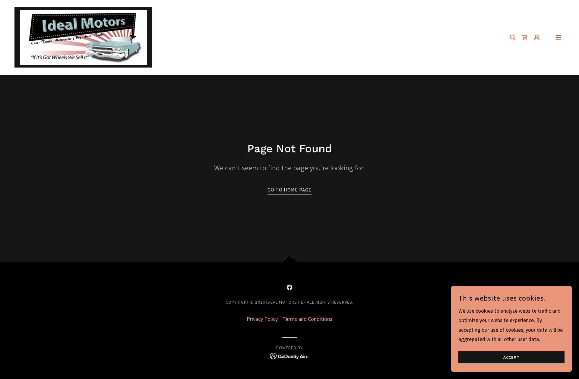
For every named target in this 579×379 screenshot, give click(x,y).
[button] (537, 37)
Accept (511, 357)
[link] (83, 36)
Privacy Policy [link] (262, 318)
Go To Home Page (289, 190)
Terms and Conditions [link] (307, 318)
